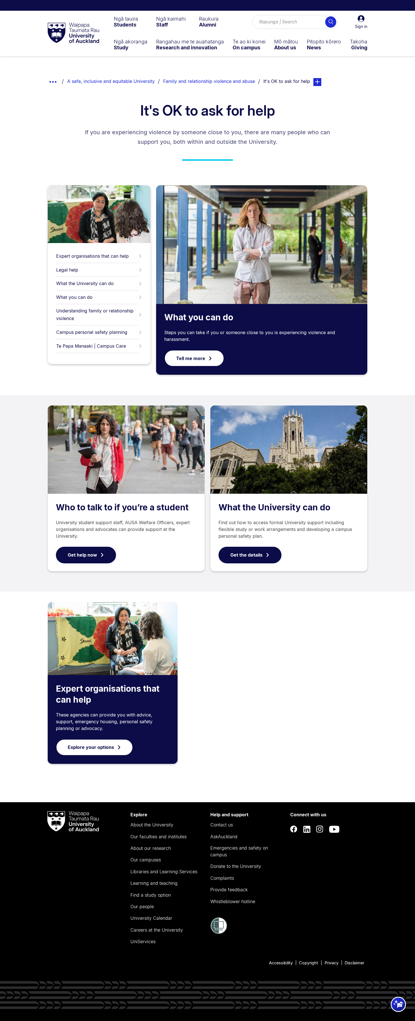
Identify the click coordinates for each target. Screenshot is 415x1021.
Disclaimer (354, 962)
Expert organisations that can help (92, 256)
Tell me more (190, 358)
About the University (151, 825)
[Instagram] (320, 829)
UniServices (143, 941)
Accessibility (281, 962)
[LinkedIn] (307, 829)
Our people (142, 906)
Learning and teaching (154, 883)
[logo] (73, 33)
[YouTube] (334, 829)
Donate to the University (235, 866)
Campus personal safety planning (91, 332)
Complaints (222, 878)
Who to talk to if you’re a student (122, 507)
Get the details (246, 555)
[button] (361, 22)
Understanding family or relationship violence (95, 314)
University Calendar (151, 918)
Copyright (308, 962)
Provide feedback (229, 889)
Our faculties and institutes (158, 836)
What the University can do (85, 283)
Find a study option (150, 895)
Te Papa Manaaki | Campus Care (91, 346)
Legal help (67, 270)
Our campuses (145, 860)
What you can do (74, 297)
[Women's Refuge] (218, 932)
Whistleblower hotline (232, 901)
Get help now (82, 555)
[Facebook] (294, 829)
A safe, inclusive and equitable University (111, 81)
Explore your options (91, 747)
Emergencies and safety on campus (239, 851)
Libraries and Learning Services (163, 871)
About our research (150, 848)
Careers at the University (156, 930)
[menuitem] (126, 22)
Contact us (221, 825)
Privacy (331, 962)
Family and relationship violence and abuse (209, 81)
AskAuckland (223, 836)
